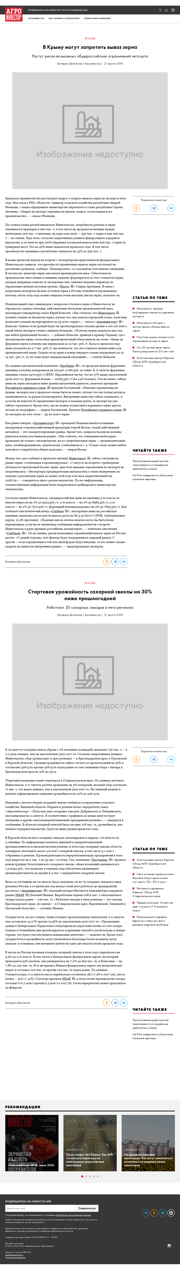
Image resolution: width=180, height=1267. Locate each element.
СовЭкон (58, 511)
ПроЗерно (67, 365)
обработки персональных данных (73, 1215)
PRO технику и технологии (64, 18)
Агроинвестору (107, 321)
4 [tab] (94, 1176)
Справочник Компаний (97, 18)
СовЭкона (14, 533)
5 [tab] (98, 1176)
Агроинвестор (36, 18)
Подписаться (87, 1208)
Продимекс (100, 859)
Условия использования (15, 1257)
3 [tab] (90, 1176)
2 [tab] (86, 1176)
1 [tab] (82, 1176)
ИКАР (20, 895)
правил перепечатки (75, 1219)
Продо (64, 286)
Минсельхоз (106, 313)
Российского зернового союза (25, 387)
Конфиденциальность (14, 1255)
